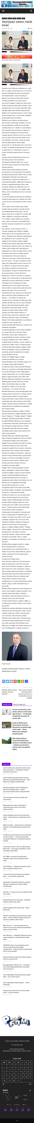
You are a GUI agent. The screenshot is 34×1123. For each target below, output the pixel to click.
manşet (19, 18)
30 (14, 1080)
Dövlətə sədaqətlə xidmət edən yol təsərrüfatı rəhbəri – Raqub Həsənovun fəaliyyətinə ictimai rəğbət (16, 817)
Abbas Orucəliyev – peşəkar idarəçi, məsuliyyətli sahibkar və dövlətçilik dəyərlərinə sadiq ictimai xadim (17, 827)
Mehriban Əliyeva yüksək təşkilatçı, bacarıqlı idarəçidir (9, 692)
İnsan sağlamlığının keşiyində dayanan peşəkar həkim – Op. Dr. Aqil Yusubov (17, 976)
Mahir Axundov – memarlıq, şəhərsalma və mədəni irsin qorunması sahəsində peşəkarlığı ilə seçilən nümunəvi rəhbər (17, 927)
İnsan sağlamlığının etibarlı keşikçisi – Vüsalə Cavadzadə (16, 983)
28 (4, 1080)
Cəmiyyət (7, 15)
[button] (31, 10)
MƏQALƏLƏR (7, 704)
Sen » (30, 1084)
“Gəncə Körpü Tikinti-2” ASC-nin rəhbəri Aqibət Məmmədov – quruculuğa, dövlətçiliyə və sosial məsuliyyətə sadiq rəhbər (17, 848)
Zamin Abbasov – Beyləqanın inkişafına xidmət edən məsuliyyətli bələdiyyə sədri (17, 867)
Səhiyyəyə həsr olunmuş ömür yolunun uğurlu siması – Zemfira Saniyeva (16, 991)
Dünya (9, 18)
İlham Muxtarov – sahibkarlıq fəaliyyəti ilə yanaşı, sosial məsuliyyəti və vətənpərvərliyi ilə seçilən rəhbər (17, 937)
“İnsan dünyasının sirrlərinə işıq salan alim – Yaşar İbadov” (16, 798)
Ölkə (23, 18)
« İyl (3, 1084)
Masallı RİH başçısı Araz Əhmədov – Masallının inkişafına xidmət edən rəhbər (17, 901)
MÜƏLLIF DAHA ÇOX (19, 704)
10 (18, 1069)
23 (14, 1077)
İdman (14, 18)
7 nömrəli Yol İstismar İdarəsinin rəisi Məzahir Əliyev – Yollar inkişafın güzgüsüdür (16, 875)
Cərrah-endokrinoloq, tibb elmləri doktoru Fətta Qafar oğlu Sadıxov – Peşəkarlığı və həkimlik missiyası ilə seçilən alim (22, 714)
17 (18, 1073)
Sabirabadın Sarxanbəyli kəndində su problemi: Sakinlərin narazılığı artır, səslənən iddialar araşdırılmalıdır (17, 884)
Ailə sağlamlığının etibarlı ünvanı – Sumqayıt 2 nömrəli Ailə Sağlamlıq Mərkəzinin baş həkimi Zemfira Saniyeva (16, 967)
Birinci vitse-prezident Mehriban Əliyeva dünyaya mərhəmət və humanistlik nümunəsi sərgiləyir (25, 694)
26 (26, 1077)
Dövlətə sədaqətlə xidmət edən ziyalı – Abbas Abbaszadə (16, 909)
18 (23, 1073)
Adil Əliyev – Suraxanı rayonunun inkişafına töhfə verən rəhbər (17, 893)
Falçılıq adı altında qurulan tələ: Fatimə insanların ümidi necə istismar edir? (17, 958)
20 (30, 1073)
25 (23, 1077)
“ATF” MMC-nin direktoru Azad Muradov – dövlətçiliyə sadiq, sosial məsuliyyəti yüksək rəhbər (15, 858)
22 (9, 1077)
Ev (2, 15)
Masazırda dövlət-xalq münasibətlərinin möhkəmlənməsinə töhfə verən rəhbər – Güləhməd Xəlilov (15, 807)
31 (18, 1080)
